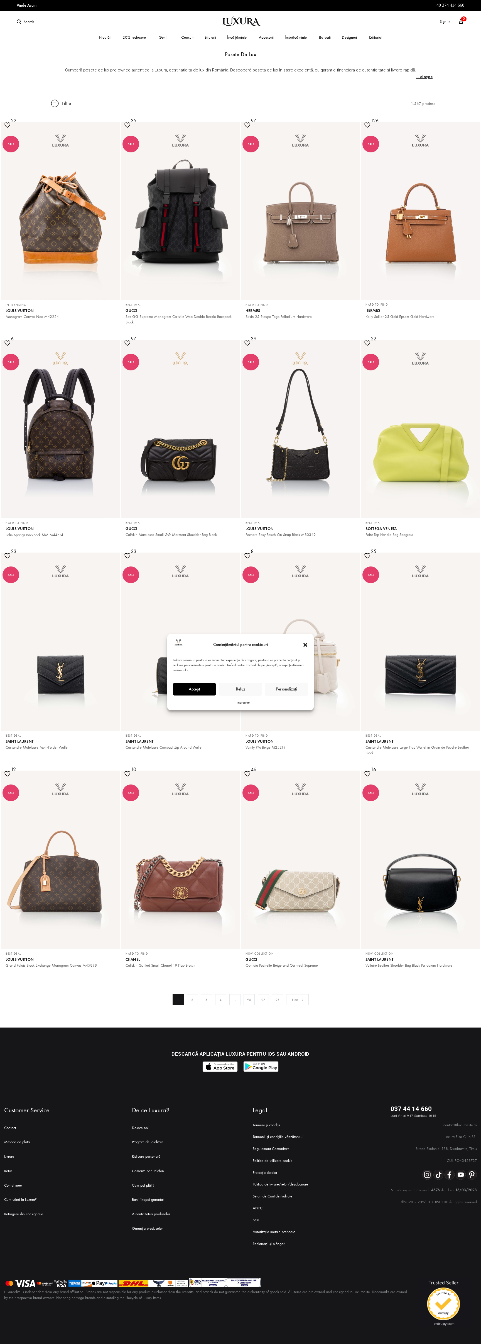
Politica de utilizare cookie (273, 1160)
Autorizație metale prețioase (274, 1231)
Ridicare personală (146, 1156)
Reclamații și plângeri (269, 1243)
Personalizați (286, 689)
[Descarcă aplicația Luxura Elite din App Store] (220, 1066)
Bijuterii (210, 37)
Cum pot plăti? (143, 1185)
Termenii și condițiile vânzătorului (278, 1136)
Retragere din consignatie (23, 1214)
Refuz (240, 689)
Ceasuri (187, 37)
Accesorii (266, 37)
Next (295, 1000)
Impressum (243, 702)
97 (263, 1000)
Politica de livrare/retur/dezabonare (280, 1184)
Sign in (445, 21)
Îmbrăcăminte (296, 37)
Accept (194, 689)
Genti (163, 37)
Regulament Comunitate (271, 1148)
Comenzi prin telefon (148, 1171)
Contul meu (13, 1185)
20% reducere (134, 37)
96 (249, 1000)
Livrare (9, 1156)
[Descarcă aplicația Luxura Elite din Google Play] (261, 1066)
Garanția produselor (147, 1228)
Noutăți (105, 37)
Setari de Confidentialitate (272, 1196)
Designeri (349, 37)
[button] (305, 645)
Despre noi (140, 1127)
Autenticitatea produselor (151, 1214)
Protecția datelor (265, 1172)
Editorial (375, 37)
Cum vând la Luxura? (20, 1199)
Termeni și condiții (266, 1125)
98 (277, 1000)
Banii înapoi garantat (148, 1199)
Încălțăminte (237, 37)
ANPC (257, 1208)
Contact (10, 1127)
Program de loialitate (147, 1142)
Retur (8, 1171)
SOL (256, 1220)
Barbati (325, 37)
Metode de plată (17, 1142)
